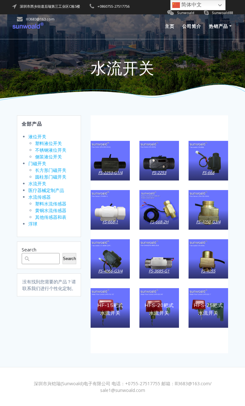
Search (29, 249)
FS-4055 (208, 271)
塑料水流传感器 (50, 204)
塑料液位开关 (48, 143)
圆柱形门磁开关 (50, 177)
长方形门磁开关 (50, 170)
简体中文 (191, 4)
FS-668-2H (159, 222)
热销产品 (218, 26)
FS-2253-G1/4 (110, 173)
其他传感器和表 (50, 217)
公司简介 (191, 26)
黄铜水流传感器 (50, 210)
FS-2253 (159, 173)
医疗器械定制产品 (46, 190)
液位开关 (37, 137)
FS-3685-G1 (159, 271)
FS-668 (208, 173)
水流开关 (37, 183)
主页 (169, 26)
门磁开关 (37, 163)
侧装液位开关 (48, 157)
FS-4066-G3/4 (110, 271)
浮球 (32, 224)
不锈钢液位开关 (50, 150)
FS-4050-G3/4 (208, 222)
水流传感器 (39, 197)
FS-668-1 (110, 222)
